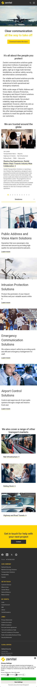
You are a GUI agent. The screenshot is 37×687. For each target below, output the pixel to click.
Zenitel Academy (6, 612)
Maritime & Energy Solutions (9, 569)
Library (3, 609)
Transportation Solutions (8, 572)
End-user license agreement (9, 627)
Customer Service (6, 584)
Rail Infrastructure (22, 156)
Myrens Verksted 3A (6, 653)
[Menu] (34, 2)
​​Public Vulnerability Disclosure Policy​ (11, 635)
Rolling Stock (7, 158)
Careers (3, 577)
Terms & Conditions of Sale (8, 630)
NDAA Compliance (6, 625)
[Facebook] (2, 555)
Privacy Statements (6, 620)
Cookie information (6, 622)
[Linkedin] (7, 554)
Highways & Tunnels (9, 156)
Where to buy (5, 587)
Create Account (5, 604)
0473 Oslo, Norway (6, 655)
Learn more (5, 252)
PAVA (14, 158)
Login (2, 602)
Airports (20, 154)
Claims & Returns (6, 592)
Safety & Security (6, 567)
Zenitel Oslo (4, 651)
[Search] (30, 2)
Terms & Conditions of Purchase (10, 632)
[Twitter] (12, 555)
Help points (21, 158)
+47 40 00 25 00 (10, 559)
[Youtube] (16, 555)
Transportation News (9, 154)
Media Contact (5, 594)
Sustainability (5, 574)
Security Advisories (6, 637)
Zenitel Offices (5, 589)
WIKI (2, 607)
